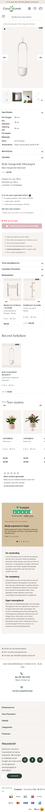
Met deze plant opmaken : (11, 209)
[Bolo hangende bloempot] (11, 355)
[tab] (22, 708)
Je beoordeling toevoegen (13, 485)
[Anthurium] (12, 422)
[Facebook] (32, 760)
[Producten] (29, 8)
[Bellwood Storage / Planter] (12, 289)
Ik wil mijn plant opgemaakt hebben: (15, 195)
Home (6, 24)
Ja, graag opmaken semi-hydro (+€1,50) (18, 198)
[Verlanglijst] (34, 8)
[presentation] (5, 57)
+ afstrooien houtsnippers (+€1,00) (16, 204)
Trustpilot (18, 789)
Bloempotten (13, 24)
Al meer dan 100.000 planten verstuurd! (23, 2)
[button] (4, 29)
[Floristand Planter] (32, 289)
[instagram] (25, 760)
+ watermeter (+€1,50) (12, 201)
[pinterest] (40, 760)
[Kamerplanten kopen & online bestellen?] (12, 8)
